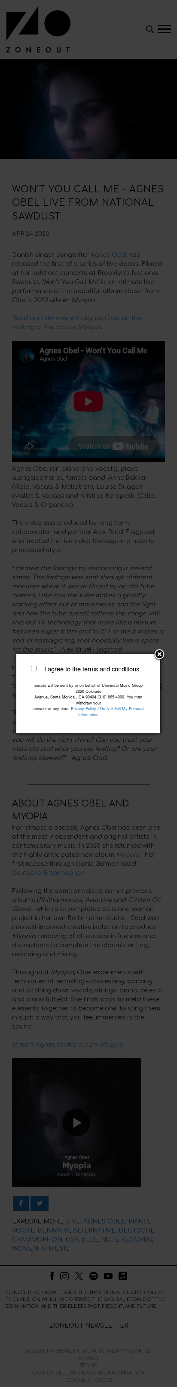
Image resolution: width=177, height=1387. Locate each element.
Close (159, 655)
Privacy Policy (83, 708)
